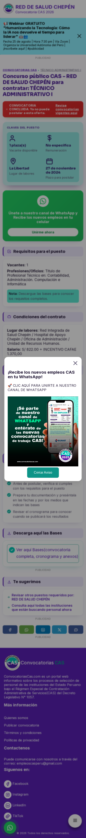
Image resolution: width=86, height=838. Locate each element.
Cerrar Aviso (43, 472)
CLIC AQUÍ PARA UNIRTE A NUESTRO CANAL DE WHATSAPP (42, 387)
